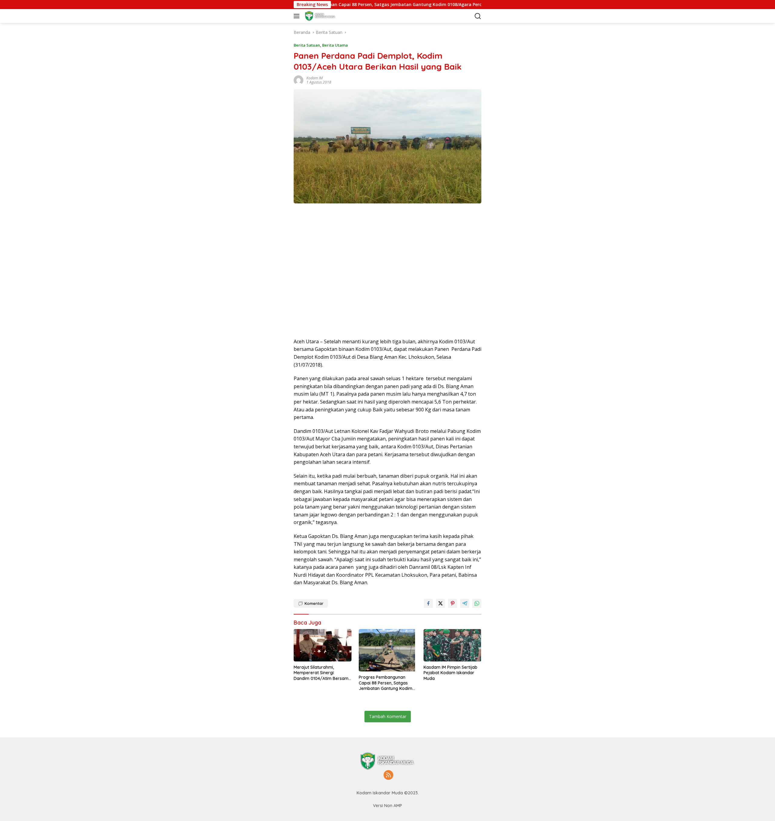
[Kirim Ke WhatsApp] (476, 603)
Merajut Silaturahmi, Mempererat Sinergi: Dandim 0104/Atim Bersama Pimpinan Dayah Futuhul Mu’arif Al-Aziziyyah (322, 672)
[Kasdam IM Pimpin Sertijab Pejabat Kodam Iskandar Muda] (452, 645)
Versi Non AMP (387, 805)
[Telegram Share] (464, 603)
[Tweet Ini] (440, 603)
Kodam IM (314, 78)
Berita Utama (335, 45)
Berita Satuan (307, 45)
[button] (298, 16)
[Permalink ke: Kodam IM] (298, 79)
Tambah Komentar (387, 716)
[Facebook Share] (428, 603)
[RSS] (388, 775)
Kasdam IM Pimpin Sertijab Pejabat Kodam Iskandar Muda (450, 672)
